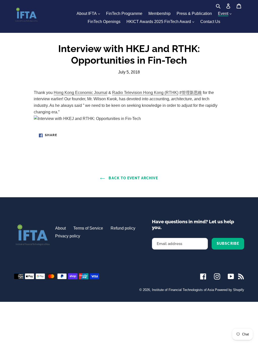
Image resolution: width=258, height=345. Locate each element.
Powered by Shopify (229, 290)
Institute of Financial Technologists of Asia (183, 290)
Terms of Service (88, 228)
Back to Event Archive (133, 178)
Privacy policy (67, 236)
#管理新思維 (190, 92)
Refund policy (123, 228)
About (60, 228)
